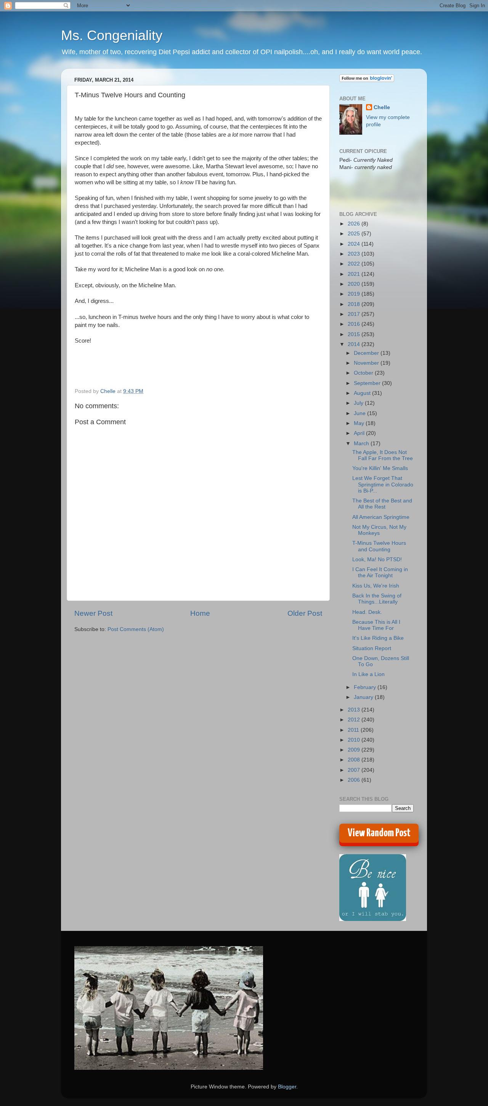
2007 (354, 770)
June (360, 413)
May (360, 423)
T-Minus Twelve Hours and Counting (379, 546)
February (365, 687)
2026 (354, 224)
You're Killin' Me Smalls (380, 468)
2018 (354, 304)
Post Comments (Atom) (136, 629)
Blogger (287, 1087)
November (367, 363)
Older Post (304, 613)
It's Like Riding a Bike (378, 638)
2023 (354, 254)
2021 (354, 274)
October (364, 373)
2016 (354, 324)
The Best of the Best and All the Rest (382, 504)
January (364, 697)
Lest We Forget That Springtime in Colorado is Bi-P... (382, 484)
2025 (354, 234)
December (367, 353)
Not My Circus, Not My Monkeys (379, 530)
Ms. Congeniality (111, 35)
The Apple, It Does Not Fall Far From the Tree (382, 455)
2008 (354, 760)
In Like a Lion (368, 674)
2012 (354, 720)
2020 (354, 284)
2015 (354, 334)
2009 (354, 750)
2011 (354, 730)
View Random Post (379, 833)
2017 (354, 314)
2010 (354, 740)
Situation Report (371, 648)
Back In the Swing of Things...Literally (376, 599)
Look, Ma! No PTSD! (377, 559)
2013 (354, 710)
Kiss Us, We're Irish (375, 586)
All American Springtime (380, 517)
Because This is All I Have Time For (376, 625)
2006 (354, 780)
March (362, 443)
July (359, 403)
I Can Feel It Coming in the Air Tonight (380, 572)
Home (200, 613)
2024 (354, 244)
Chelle (382, 107)
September (368, 383)
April (360, 433)
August (363, 393)
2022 (354, 264)
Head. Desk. (367, 612)
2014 (354, 344)
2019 (354, 294)
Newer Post (93, 613)
